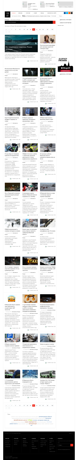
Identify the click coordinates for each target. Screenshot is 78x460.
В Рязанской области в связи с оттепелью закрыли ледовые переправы (47, 195)
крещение (48, 418)
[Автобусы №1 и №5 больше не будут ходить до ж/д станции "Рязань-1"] (47, 374)
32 (39, 29)
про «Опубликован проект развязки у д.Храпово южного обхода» (36, 16)
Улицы (33, 444)
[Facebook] (65, 13)
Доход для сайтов (61, 25)
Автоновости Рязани (17, 51)
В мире (35, 13)
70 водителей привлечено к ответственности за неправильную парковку (29, 345)
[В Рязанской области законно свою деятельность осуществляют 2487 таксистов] (12, 298)
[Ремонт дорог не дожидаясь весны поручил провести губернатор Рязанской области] (30, 223)
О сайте (51, 438)
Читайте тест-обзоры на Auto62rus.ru (66, 6)
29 (30, 29)
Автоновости (7, 440)
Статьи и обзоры (44, 440)
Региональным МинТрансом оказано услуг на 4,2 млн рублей (12, 70)
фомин (23, 423)
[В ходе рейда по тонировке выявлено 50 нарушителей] (12, 147)
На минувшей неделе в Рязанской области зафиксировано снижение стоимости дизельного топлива (46, 82)
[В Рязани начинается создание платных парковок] (12, 338)
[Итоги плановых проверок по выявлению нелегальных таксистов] (30, 261)
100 (52, 29)
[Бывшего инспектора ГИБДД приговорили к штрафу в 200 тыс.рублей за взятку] (47, 261)
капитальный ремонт (41, 422)
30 (34, 29)
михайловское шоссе (20, 420)
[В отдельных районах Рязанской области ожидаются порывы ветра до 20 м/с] (47, 147)
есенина (34, 420)
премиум (39, 423)
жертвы (37, 418)
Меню (70, 433)
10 (19, 29)
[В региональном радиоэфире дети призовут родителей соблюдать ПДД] (47, 39)
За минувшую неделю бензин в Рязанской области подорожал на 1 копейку (29, 195)
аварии (51, 423)
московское (21, 416)
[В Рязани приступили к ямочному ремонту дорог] (47, 111)
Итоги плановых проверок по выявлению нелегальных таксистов (29, 268)
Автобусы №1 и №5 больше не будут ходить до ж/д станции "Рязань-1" (47, 382)
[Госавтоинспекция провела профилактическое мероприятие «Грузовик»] (47, 298)
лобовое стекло (14, 416)
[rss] (69, 13)
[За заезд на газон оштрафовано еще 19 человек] (47, 223)
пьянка (49, 422)
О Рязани (34, 438)
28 (27, 29)
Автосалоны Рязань (50, 3)
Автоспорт (7, 442)
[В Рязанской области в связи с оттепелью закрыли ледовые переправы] (47, 187)
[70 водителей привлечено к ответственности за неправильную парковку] (30, 338)
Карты (33, 442)
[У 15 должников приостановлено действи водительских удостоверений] (12, 374)
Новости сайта (52, 446)
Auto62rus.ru (35, 9)
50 (47, 29)
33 (43, 29)
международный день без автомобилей (21, 418)
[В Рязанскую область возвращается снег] (30, 374)
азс (31, 425)
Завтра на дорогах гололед (47, 344)
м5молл (49, 416)
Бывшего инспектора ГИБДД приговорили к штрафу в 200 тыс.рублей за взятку (47, 268)
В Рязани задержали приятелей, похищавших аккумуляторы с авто (28, 119)
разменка (32, 418)
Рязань (42, 13)
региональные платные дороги (31, 416)
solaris (43, 423)
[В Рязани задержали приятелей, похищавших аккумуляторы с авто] (30, 111)
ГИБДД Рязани (34, 448)
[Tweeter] (67, 13)
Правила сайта (52, 451)
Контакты (51, 444)
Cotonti (10, 456)
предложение (42, 418)
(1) (19, 211)
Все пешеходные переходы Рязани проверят (19, 48)
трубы (27, 423)
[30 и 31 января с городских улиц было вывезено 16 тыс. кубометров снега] (12, 261)
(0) (37, 60)
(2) (54, 246)
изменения (47, 423)
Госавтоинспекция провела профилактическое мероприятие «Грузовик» (47, 306)
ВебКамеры (34, 446)
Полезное (43, 438)
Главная (13, 13)
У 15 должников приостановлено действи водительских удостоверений (12, 382)
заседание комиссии (43, 420)
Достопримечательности (36, 440)
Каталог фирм (43, 442)
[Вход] (72, 13)
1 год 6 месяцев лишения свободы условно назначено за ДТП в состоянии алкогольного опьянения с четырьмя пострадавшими (29, 308)
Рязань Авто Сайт (13, 5)
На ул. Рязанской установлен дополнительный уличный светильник (12, 195)
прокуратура (33, 423)
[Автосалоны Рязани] (42, 5)
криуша (22, 422)
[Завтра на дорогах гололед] (47, 338)
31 (36, 29)
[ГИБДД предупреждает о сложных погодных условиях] (12, 223)
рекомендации (43, 416)
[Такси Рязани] (25, 5)
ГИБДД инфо (7, 446)
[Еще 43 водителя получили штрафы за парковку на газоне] (12, 111)
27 (24, 29)
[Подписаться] (71, 445)
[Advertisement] (67, 90)
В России (28, 13)
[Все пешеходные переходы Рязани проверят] (21, 43)
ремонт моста (14, 423)
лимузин (20, 423)
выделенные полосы (16, 422)
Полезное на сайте (51, 13)
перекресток (32, 422)
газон (26, 422)
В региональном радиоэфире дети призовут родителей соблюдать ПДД (47, 47)
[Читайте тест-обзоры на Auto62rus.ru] (65, 4)
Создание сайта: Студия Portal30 (11, 457)
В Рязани (20, 13)
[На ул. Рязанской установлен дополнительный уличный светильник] (12, 187)
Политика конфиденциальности (64, 449)
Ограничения (7, 444)
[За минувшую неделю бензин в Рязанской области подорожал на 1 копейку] (30, 187)
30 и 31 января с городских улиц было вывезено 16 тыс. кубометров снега (12, 268)
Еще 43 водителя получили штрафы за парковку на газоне (12, 119)
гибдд (30, 420)
